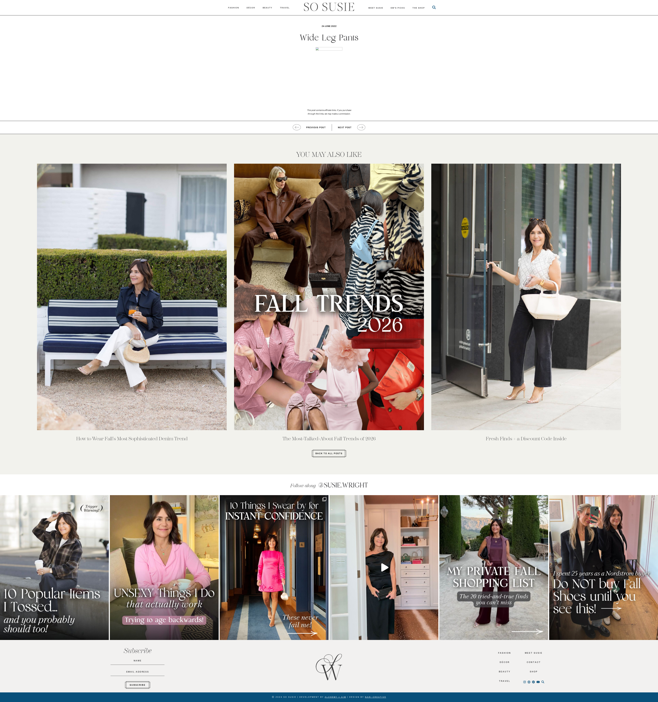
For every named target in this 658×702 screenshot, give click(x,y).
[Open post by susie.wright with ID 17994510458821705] (384, 567)
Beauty (267, 8)
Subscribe (137, 686)
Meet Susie (534, 653)
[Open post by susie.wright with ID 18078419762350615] (603, 567)
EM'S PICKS (398, 9)
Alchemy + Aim (335, 697)
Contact (534, 663)
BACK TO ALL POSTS (329, 454)
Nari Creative (375, 697)
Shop (534, 672)
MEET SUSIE (375, 9)
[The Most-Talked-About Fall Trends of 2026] (329, 297)
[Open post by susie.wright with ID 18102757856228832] (493, 567)
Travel (285, 8)
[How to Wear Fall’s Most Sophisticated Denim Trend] (132, 297)
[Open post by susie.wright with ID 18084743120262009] (164, 567)
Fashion (233, 8)
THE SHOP (418, 9)
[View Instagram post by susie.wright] (105, 499)
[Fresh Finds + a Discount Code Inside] (526, 297)
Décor (251, 8)
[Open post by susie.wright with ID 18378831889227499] (274, 567)
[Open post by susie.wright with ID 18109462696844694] (54, 567)
